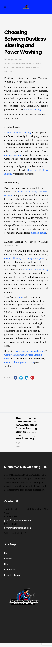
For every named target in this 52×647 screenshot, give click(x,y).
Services (8, 71)
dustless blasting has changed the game (24, 258)
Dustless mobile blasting (17, 132)
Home (7, 553)
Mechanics (27, 67)
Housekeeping (25, 63)
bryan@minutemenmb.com (17, 527)
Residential (38, 67)
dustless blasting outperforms (19, 362)
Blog (6, 564)
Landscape (9, 67)
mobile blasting (38, 232)
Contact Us (9, 569)
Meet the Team (12, 575)
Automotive (13, 63)
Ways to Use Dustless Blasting (31, 423)
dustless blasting (32, 109)
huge (21, 297)
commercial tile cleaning (35, 269)
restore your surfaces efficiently (29, 351)
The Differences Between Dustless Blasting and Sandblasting (25, 428)
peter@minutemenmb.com (17, 520)
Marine (18, 67)
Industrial (36, 63)
